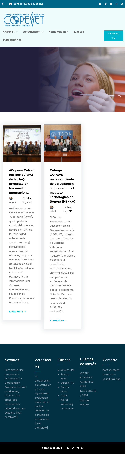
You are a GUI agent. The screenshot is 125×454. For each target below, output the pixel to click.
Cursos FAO (67, 383)
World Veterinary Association (67, 404)
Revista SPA (67, 370)
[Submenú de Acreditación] (42, 32)
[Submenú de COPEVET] (17, 32)
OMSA (64, 395)
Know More (16, 311)
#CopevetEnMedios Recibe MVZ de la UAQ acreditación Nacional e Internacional (21, 181)
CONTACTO (113, 36)
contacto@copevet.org (28, 4)
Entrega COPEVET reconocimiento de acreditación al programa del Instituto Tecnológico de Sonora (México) (62, 185)
